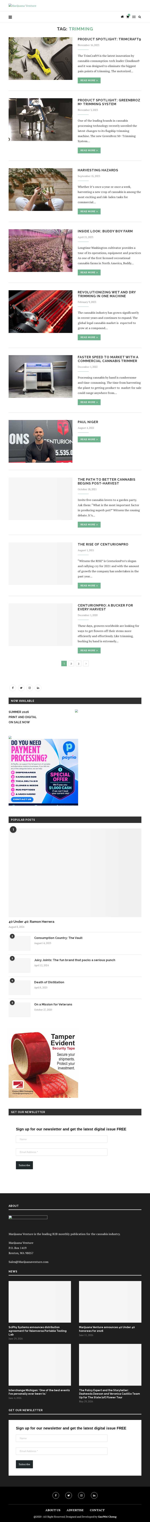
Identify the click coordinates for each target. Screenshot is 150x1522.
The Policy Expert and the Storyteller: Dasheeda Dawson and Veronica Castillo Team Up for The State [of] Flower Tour (109, 1394)
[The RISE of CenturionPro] (40, 563)
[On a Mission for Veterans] (20, 1010)
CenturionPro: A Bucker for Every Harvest (105, 607)
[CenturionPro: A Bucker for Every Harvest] (40, 624)
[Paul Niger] (40, 441)
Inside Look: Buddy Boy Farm (105, 231)
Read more (87, 80)
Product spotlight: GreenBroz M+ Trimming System (109, 102)
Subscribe (24, 1165)
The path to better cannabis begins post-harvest (106, 481)
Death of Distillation (49, 982)
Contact (97, 1510)
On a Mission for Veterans (53, 1004)
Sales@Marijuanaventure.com (28, 1262)
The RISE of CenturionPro (103, 544)
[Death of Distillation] (20, 987)
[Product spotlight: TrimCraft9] (40, 58)
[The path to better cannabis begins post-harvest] (40, 499)
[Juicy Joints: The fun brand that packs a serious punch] (20, 965)
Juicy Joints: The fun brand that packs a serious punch (74, 960)
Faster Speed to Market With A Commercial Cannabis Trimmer (108, 359)
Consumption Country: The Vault (58, 938)
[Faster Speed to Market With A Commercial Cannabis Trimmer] (40, 376)
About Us (52, 1510)
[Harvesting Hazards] (40, 189)
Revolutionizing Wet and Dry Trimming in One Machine (107, 294)
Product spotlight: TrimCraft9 (109, 39)
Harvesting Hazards (98, 170)
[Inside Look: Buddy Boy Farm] (40, 250)
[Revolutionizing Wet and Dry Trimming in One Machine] (40, 311)
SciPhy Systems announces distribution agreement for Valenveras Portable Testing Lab (38, 1331)
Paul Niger (88, 422)
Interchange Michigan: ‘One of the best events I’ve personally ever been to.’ (39, 1392)
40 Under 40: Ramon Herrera (31, 922)
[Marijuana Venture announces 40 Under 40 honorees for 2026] (110, 1302)
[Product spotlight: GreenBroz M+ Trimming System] (40, 119)
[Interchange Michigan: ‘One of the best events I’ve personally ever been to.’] (40, 1364)
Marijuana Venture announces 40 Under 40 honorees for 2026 (107, 1329)
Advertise (75, 1510)
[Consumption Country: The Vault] (20, 943)
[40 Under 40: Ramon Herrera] (75, 872)
